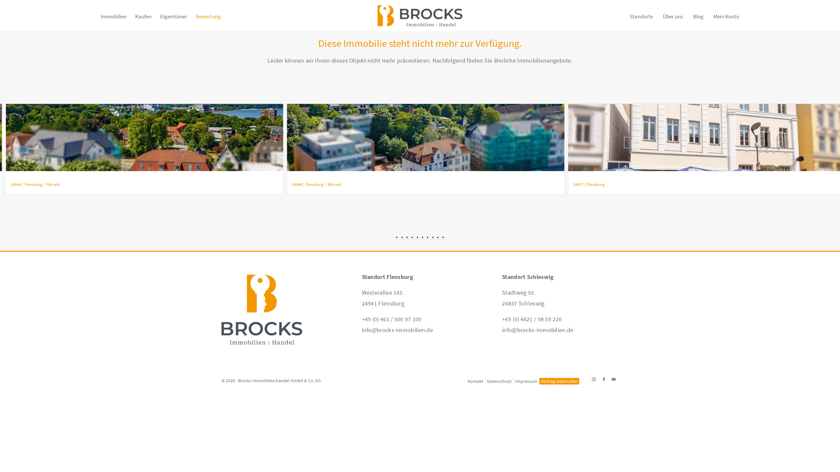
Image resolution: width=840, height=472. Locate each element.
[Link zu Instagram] (594, 379)
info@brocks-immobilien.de (397, 330)
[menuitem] (113, 19)
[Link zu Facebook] (604, 379)
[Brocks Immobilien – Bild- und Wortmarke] (419, 19)
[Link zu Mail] (614, 379)
